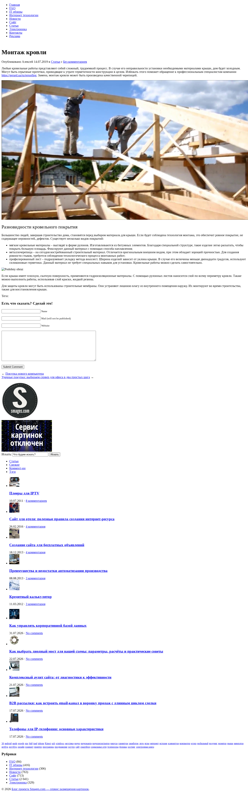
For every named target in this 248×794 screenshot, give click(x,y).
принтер (38, 747)
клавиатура (173, 743)
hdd (31, 743)
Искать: (7, 454)
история (163, 743)
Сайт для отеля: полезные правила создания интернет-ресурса (62, 519)
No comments (34, 633)
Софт (12, 22)
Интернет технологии (23, 15)
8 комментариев (36, 500)
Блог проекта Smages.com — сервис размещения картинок (50, 789)
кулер (193, 743)
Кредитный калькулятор (30, 597)
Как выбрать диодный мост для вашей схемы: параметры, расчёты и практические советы (86, 651)
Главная (14, 4)
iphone (41, 743)
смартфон (85, 747)
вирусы (114, 743)
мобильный (202, 743)
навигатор (239, 743)
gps (26, 743)
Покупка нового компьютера (24, 373)
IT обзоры (15, 11)
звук (141, 743)
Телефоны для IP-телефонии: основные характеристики (56, 729)
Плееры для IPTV (24, 493)
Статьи (14, 25)
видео (77, 743)
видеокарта (86, 743)
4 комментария (35, 526)
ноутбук (13, 747)
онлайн (21, 747)
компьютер (185, 743)
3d (3, 743)
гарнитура (123, 743)
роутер (71, 747)
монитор (222, 743)
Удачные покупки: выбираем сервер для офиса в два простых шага (46, 377)
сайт (78, 747)
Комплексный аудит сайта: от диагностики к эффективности (60, 677)
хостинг (131, 747)
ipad (35, 743)
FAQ (12, 8)
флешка (123, 747)
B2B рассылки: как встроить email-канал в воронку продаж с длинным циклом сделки (82, 703)
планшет (29, 747)
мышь (230, 743)
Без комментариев (75, 61)
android (8, 743)
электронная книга (145, 747)
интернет (154, 743)
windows (60, 743)
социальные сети (99, 747)
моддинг (213, 743)
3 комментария (35, 578)
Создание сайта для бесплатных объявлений (46, 545)
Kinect (48, 743)
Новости (15, 18)
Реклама (14, 36)
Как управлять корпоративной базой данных (48, 625)
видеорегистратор (101, 743)
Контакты (15, 32)
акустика (69, 743)
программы (48, 747)
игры (147, 743)
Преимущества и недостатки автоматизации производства (58, 571)
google (21, 743)
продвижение (61, 747)
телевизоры (113, 747)
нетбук (5, 747)
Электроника (18, 29)
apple (14, 743)
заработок (134, 743)
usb (53, 743)
